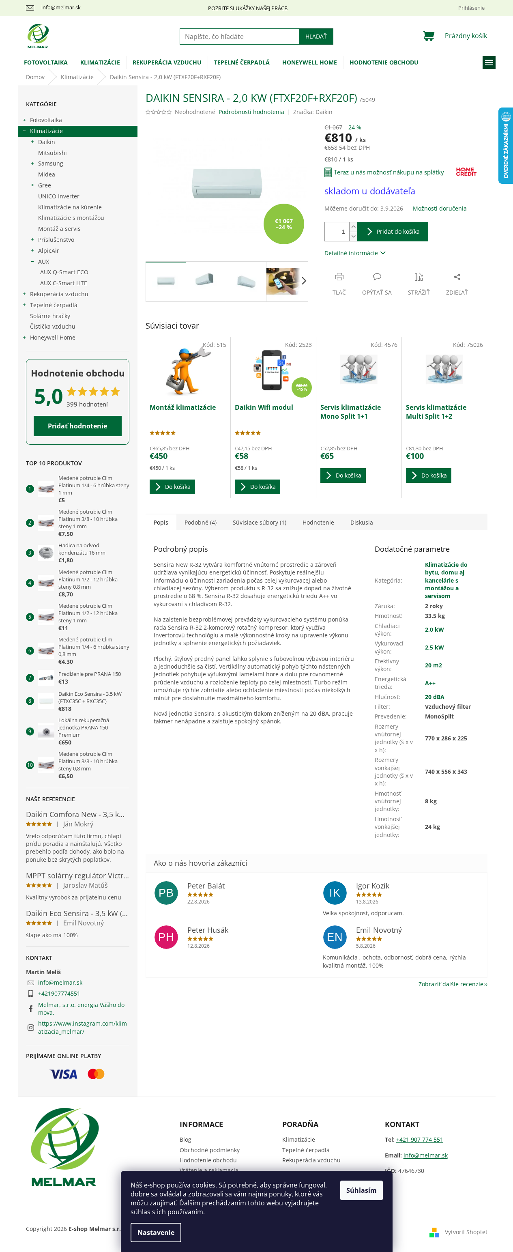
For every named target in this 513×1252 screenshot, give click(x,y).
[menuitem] (46, 62)
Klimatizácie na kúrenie (70, 207)
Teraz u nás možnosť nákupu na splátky (389, 172)
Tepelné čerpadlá (53, 305)
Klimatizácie (46, 131)
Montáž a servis (59, 228)
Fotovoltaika (46, 120)
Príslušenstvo (56, 239)
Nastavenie (155, 1232)
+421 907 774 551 (419, 1139)
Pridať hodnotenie (77, 426)
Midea (46, 174)
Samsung (50, 163)
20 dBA (434, 697)
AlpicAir (48, 250)
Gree (44, 185)
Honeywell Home (52, 337)
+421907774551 (59, 993)
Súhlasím (361, 1190)
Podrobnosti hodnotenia (251, 112)
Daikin (46, 142)
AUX (43, 261)
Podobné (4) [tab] (201, 522)
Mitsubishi (52, 153)
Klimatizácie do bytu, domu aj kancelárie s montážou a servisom (446, 580)
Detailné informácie (351, 253)
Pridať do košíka (398, 231)
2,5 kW (434, 647)
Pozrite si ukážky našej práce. (248, 8)
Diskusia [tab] (361, 522)
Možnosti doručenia (440, 208)
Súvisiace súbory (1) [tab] (259, 522)
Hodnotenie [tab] (318, 522)
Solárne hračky (50, 316)
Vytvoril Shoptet (466, 1232)
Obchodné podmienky (210, 1150)
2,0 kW (434, 629)
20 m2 (433, 665)
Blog (185, 1139)
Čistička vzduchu (52, 326)
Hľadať (316, 36)
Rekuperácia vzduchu (59, 294)
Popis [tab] (161, 522)
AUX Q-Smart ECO (64, 272)
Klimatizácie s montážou (71, 218)
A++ (430, 683)
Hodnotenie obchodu (208, 1160)
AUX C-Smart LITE (63, 283)
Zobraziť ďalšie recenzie (451, 984)
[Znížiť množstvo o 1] (353, 236)
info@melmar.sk (60, 982)
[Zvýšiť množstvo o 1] (353, 227)
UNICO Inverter (58, 196)
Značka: (313, 112)
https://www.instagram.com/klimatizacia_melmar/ (82, 1027)
